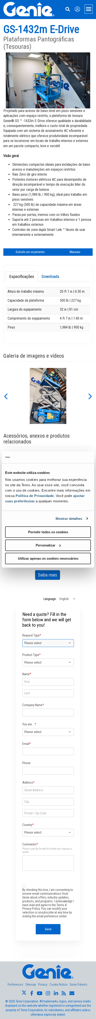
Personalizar (45, 545)
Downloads (50, 276)
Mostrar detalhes (69, 518)
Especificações (21, 276)
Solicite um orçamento (30, 252)
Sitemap (30, 984)
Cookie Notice (58, 984)
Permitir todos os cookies (48, 532)
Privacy (42, 984)
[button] (5, 395)
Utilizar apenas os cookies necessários (48, 558)
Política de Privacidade (35, 496)
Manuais (75, 252)
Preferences (15, 984)
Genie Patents (78, 984)
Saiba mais (49, 576)
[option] (48, 396)
